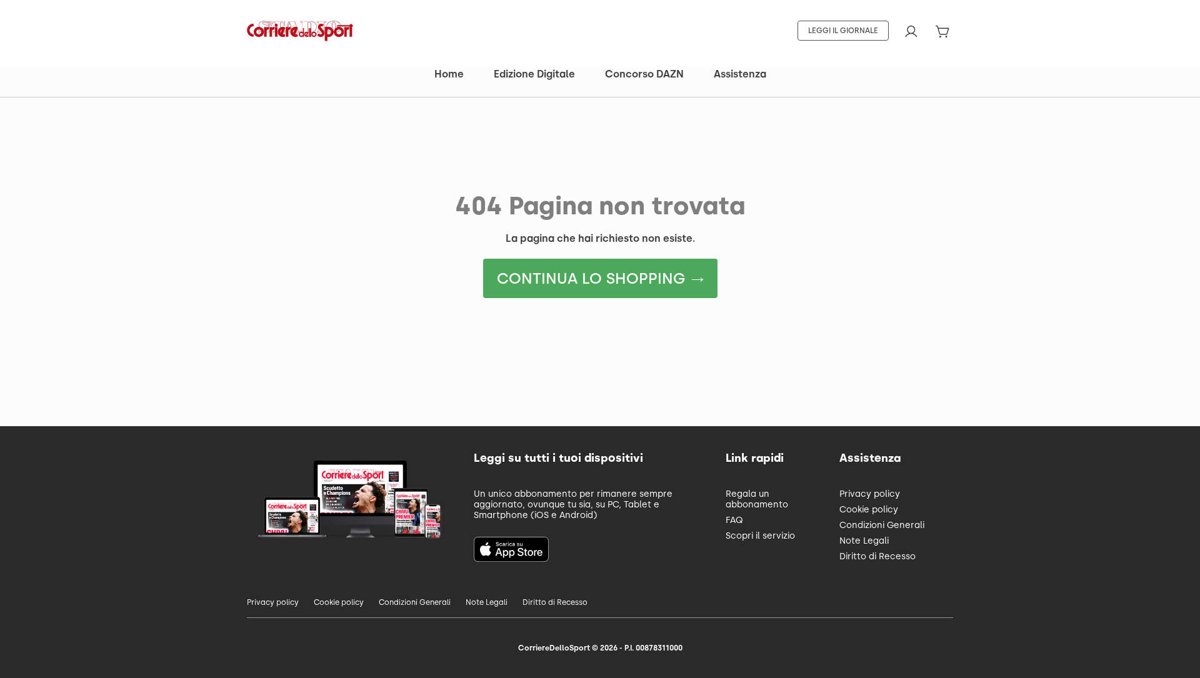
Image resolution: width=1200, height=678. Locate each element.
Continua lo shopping (591, 278)
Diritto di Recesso (877, 556)
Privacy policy (869, 494)
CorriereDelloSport (554, 648)
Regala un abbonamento (757, 499)
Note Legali (864, 541)
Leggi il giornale (843, 30)
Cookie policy (868, 509)
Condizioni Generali (881, 525)
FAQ (734, 520)
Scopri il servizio (760, 536)
